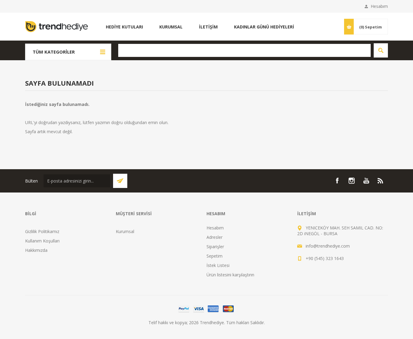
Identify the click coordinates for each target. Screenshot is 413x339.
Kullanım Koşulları (42, 241)
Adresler (215, 237)
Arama (381, 50)
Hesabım (379, 6)
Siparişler (215, 246)
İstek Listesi (218, 265)
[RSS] (380, 181)
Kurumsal (125, 231)
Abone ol (120, 181)
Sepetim (215, 256)
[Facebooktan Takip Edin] (337, 181)
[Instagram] (351, 181)
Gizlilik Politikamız (42, 231)
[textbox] (244, 50)
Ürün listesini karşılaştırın (230, 275)
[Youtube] (366, 181)
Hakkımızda (36, 250)
